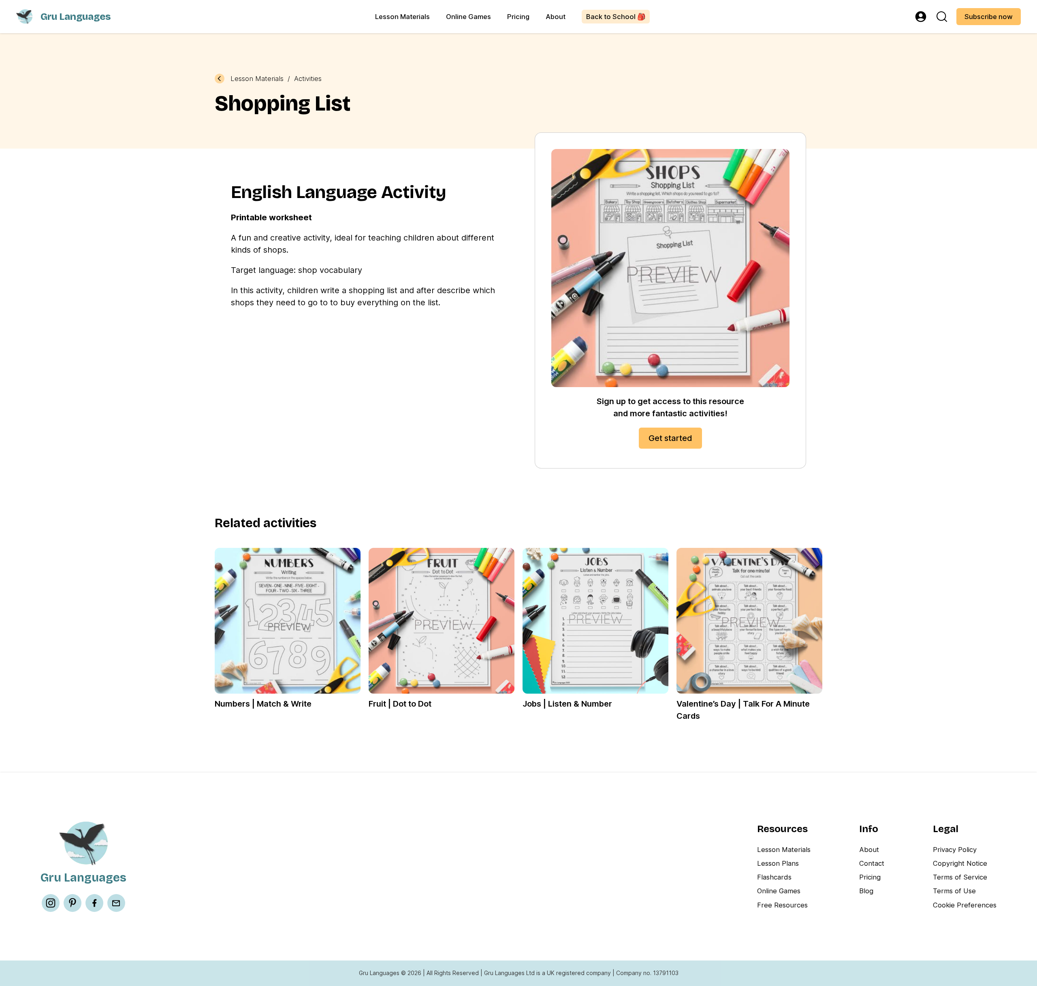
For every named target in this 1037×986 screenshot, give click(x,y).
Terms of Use (954, 891)
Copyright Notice (960, 863)
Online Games (468, 17)
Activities (308, 78)
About (555, 17)
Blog (866, 891)
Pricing (518, 17)
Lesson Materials (402, 17)
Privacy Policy (955, 849)
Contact (871, 863)
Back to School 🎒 (616, 17)
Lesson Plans (778, 863)
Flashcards (774, 877)
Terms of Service (960, 877)
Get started (670, 438)
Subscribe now (988, 17)
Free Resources (782, 905)
